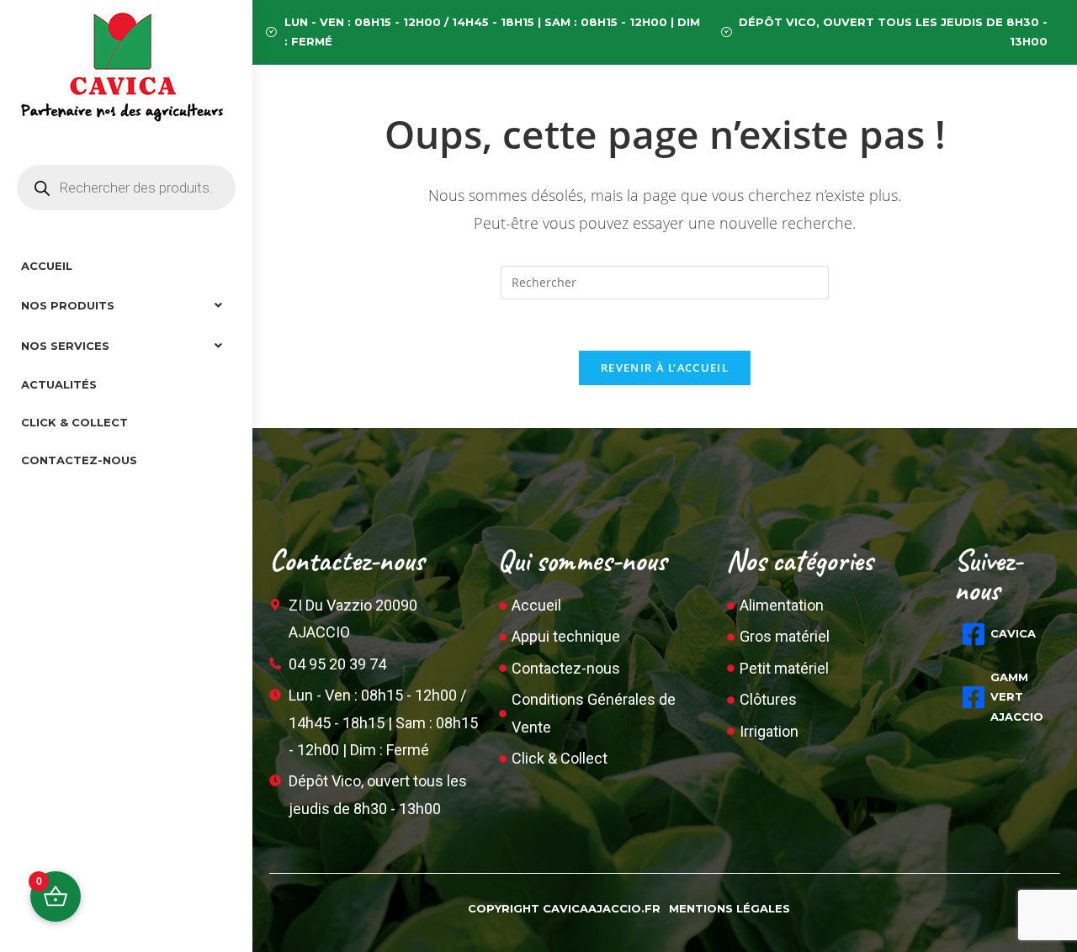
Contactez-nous (79, 460)
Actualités (59, 384)
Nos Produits (67, 305)
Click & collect (74, 422)
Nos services (65, 345)
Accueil (46, 265)
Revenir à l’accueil (665, 367)
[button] (126, 305)
